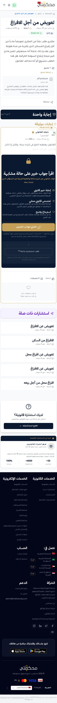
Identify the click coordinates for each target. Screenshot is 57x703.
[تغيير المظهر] (7, 688)
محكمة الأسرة (21, 510)
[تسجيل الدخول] (9, 5)
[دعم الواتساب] (14, 5)
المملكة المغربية (46, 554)
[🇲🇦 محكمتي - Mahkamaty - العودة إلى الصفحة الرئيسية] (46, 4)
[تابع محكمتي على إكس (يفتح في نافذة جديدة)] (46, 626)
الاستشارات (50, 495)
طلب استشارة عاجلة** (28, 252)
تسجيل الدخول (21, 559)
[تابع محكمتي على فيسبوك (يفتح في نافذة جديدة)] (52, 626)
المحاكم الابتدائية (20, 500)
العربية (48, 688)
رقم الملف (23, 516)
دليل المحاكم (22, 495)
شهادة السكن (21, 535)
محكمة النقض (21, 521)
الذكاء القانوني (49, 614)
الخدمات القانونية (48, 485)
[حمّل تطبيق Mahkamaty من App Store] (18, 651)
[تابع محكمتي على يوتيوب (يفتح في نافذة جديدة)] (52, 632)
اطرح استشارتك (30, 426)
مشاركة (46, 102)
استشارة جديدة (49, 490)
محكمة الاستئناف (20, 505)
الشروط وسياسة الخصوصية (43, 619)
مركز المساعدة (21, 589)
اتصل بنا (23, 594)
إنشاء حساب (22, 554)
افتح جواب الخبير (26, 227)
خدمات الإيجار (22, 540)
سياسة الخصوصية (18, 697)
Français (37, 688)
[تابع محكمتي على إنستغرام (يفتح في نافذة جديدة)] (34, 626)
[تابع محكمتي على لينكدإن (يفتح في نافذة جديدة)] (40, 626)
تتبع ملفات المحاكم (19, 490)
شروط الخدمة (5, 697)
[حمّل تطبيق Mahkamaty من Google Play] (37, 651)
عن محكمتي (50, 604)
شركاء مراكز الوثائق (47, 609)
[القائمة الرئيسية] (4, 5)
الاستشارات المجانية (47, 500)
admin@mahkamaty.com (16, 599)
